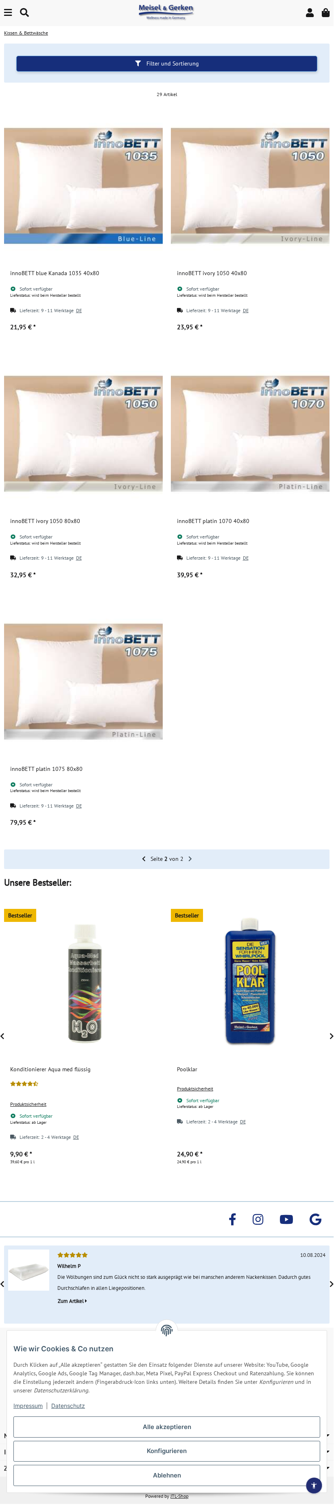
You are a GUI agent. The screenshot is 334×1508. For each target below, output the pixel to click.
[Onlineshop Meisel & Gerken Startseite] (166, 12)
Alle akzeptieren (167, 1427)
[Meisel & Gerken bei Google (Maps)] (315, 1219)
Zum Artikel (71, 1301)
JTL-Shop (179, 1496)
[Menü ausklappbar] (8, 13)
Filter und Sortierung (172, 63)
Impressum (28, 1405)
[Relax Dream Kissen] (28, 1285)
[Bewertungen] (24, 1084)
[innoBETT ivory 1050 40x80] (250, 185)
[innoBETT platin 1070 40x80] (250, 433)
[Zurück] (144, 859)
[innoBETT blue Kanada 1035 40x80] (83, 185)
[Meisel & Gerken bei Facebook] (232, 1219)
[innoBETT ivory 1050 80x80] (83, 433)
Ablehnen (167, 1475)
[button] (310, 13)
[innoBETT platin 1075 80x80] (83, 681)
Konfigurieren (167, 1451)
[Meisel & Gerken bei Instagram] (257, 1219)
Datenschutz (68, 1405)
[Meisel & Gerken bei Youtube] (286, 1219)
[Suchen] (24, 13)
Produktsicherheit (28, 1104)
